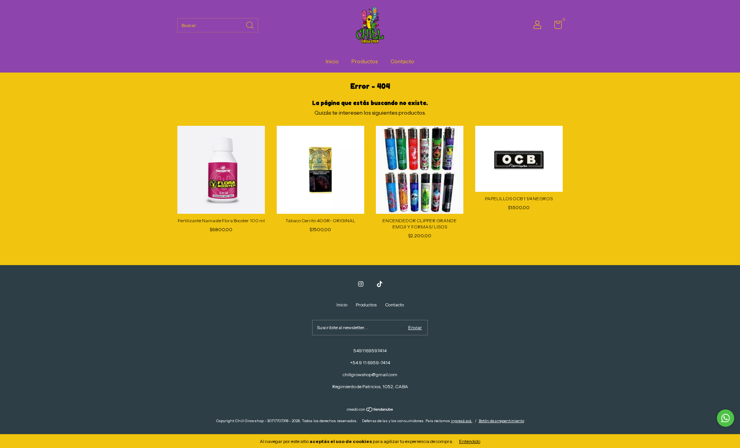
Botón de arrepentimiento (501, 420)
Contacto (402, 61)
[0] (555, 26)
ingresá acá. (462, 420)
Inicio (332, 61)
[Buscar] (250, 24)
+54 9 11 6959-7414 (370, 362)
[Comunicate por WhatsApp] (725, 418)
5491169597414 (370, 350)
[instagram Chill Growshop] (361, 284)
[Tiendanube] (370, 410)
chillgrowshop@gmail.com (370, 374)
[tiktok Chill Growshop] (380, 284)
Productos (365, 61)
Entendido (469, 441)
